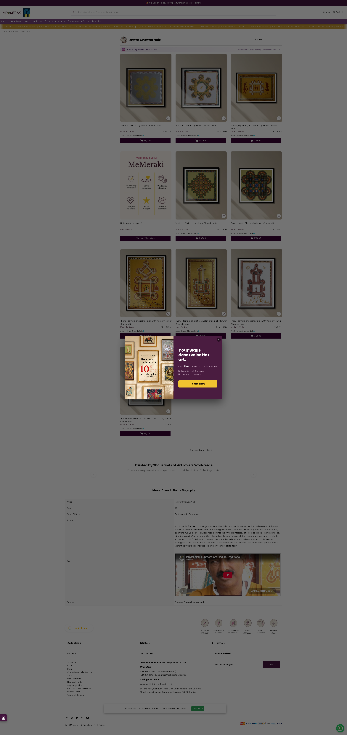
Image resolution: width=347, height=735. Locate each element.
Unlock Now (198, 383)
